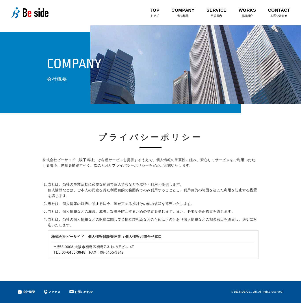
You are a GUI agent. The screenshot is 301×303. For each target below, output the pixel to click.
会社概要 (28, 292)
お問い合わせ (83, 292)
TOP (154, 12)
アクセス (53, 292)
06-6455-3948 (73, 252)
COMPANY (183, 12)
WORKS (247, 12)
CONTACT (279, 12)
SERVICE (216, 12)
